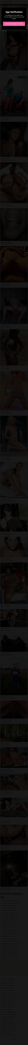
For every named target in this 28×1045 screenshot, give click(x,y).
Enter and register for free (14, 24)
